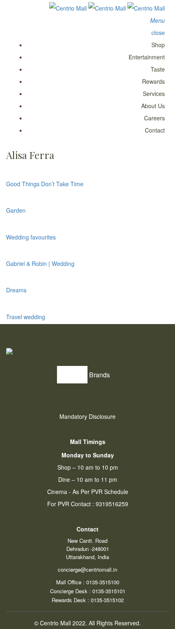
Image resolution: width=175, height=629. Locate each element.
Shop (158, 45)
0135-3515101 (108, 591)
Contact (155, 130)
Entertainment (147, 57)
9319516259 (112, 504)
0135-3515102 (107, 600)
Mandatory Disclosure (87, 416)
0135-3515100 (102, 582)
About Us (153, 106)
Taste (158, 69)
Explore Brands (87, 374)
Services (154, 93)
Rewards (153, 81)
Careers (154, 118)
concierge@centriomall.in (87, 569)
